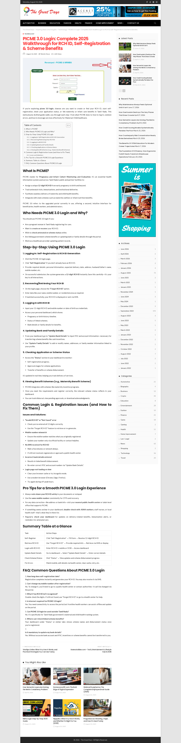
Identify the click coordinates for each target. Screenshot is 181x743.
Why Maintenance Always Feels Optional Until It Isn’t (144, 44)
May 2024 (138, 301)
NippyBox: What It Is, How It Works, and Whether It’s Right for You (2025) (66, 721)
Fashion (67, 23)
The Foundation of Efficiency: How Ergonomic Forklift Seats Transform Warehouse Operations (137, 154)
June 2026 (138, 249)
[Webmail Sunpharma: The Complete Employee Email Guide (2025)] (97, 676)
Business (42, 23)
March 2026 (138, 259)
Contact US (133, 23)
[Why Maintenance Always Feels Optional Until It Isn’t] (125, 47)
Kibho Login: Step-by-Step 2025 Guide (35, 720)
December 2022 (138, 339)
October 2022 (138, 349)
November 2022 (138, 344)
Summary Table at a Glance (36, 160)
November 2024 (138, 292)
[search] (155, 23)
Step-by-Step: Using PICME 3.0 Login (39, 134)
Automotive (28, 23)
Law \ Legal (138, 439)
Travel (138, 458)
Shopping (138, 448)
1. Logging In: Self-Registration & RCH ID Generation (47, 137)
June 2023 (138, 320)
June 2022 (138, 363)
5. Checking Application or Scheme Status (43, 147)
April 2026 (138, 254)
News (119, 23)
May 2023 (138, 325)
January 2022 (138, 368)
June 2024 (138, 297)
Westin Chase (45, 54)
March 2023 (138, 330)
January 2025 (138, 287)
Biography (138, 386)
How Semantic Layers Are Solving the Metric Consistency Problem (36, 688)
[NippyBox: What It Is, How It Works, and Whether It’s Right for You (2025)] (67, 708)
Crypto (138, 396)
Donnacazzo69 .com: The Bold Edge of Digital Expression (65, 688)
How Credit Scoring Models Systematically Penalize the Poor (143, 80)
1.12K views (57, 54)
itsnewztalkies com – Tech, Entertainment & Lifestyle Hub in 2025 (91, 650)
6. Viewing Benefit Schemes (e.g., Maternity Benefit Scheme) (50, 150)
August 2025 (138, 273)
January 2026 (138, 268)
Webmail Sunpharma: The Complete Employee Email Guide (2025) (96, 689)
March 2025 (138, 282)
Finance (88, 23)
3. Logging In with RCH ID (38, 142)
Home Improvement (105, 23)
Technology (29, 33)
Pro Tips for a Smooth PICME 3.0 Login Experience (44, 158)
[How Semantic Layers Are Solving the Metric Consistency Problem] (37, 676)
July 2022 (138, 358)
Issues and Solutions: (36, 155)
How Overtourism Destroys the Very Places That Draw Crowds (144, 55)
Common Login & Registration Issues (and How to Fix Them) (48, 152)
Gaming (138, 424)
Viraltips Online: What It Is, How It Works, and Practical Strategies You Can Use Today (40, 650)
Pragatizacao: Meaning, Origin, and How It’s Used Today (95, 720)
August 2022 (138, 354)
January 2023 (138, 335)
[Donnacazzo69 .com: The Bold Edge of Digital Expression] (67, 676)
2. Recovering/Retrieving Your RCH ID (42, 140)
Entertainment (138, 405)
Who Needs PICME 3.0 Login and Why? (40, 132)
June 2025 (138, 278)
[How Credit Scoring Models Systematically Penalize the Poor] (125, 81)
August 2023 (138, 316)
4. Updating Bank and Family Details (41, 145)
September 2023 (138, 311)
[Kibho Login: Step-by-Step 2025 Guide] (37, 708)
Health (78, 23)
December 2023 (138, 306)
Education (55, 23)
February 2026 (138, 263)
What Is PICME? (32, 129)
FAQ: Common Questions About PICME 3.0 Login (44, 163)
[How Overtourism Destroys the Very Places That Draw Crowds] (125, 57)
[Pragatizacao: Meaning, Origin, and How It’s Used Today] (97, 708)
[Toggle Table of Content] (67, 125)
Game (138, 420)
